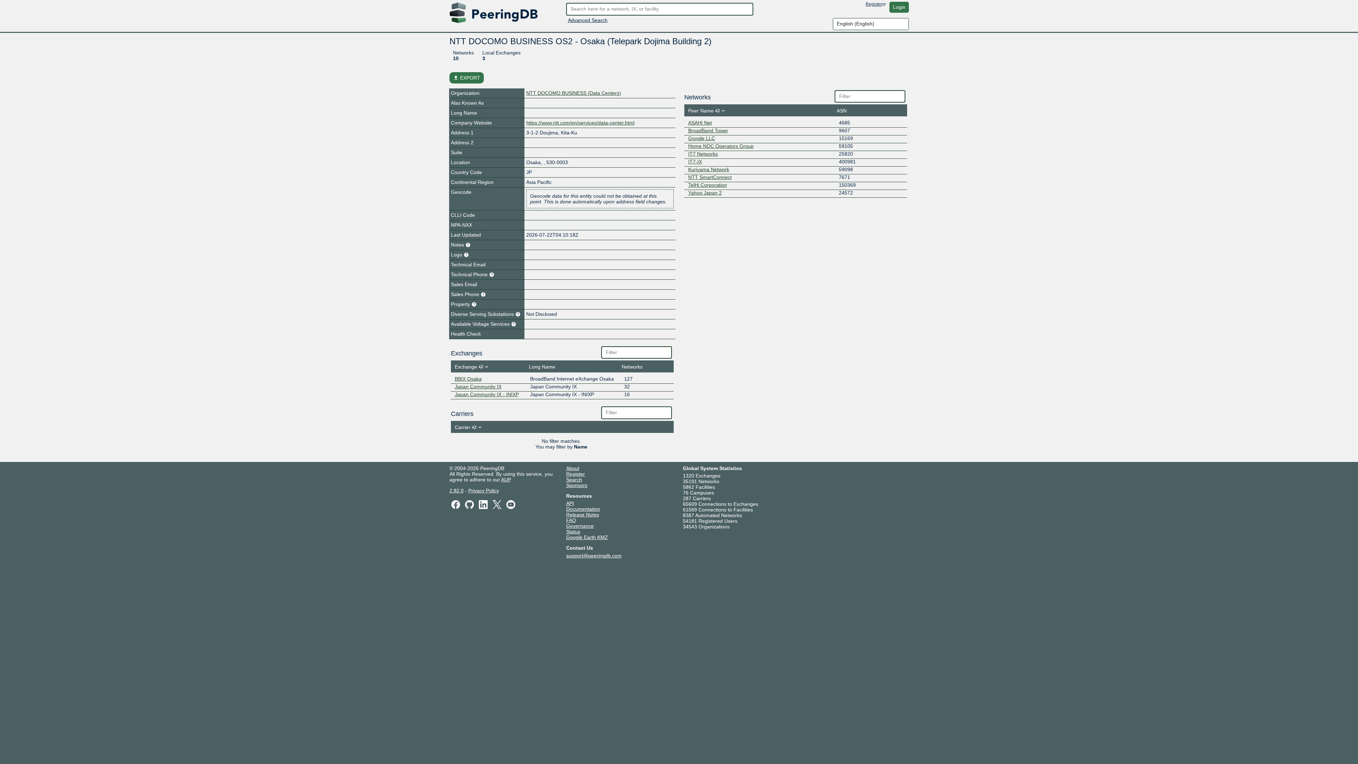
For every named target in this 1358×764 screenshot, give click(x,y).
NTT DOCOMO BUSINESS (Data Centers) (573, 93)
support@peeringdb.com (594, 555)
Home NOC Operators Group (721, 146)
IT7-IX (695, 161)
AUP (505, 479)
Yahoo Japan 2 (705, 193)
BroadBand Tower (708, 130)
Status (573, 531)
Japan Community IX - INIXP (487, 394)
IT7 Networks (703, 154)
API (570, 503)
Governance (580, 526)
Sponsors (576, 485)
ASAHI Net (700, 123)
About (572, 468)
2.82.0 (456, 490)
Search (574, 479)
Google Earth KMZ (587, 537)
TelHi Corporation (707, 185)
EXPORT (466, 78)
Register (874, 4)
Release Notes (582, 514)
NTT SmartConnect (710, 177)
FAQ (571, 520)
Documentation (583, 509)
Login (899, 7)
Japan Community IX (478, 386)
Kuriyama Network (708, 169)
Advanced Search (588, 20)
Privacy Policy (483, 490)
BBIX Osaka (468, 379)
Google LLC (701, 138)
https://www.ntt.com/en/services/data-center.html (580, 123)
